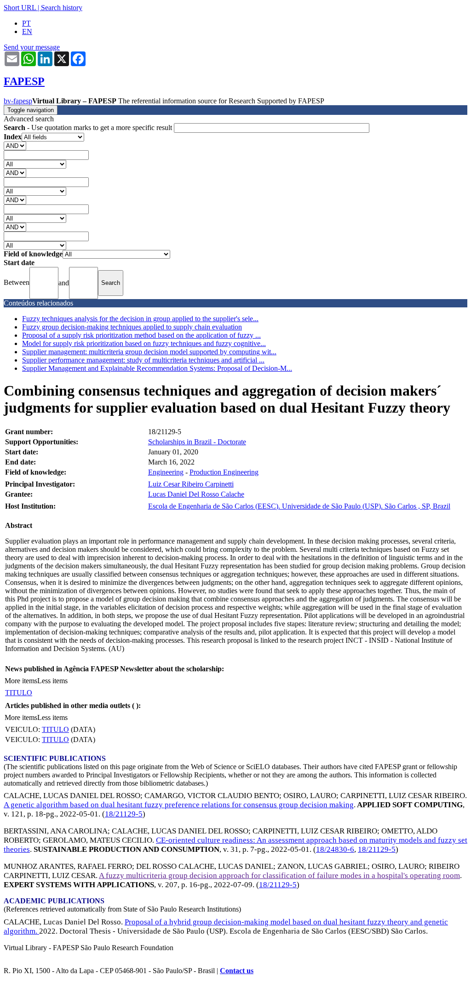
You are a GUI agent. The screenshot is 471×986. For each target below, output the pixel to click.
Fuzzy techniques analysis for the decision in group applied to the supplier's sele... (140, 319)
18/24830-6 (335, 849)
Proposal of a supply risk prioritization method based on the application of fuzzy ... (141, 335)
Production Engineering (224, 472)
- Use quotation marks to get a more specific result (89, 127)
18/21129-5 (124, 814)
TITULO (18, 693)
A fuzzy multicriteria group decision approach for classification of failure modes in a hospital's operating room (279, 875)
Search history (61, 7)
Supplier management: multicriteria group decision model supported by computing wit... (149, 352)
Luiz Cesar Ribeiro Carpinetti (191, 484)
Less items (52, 681)
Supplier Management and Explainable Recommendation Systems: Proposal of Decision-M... (157, 368)
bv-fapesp (18, 101)
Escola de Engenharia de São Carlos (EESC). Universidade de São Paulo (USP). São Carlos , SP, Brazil (299, 506)
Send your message (32, 47)
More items (21, 681)
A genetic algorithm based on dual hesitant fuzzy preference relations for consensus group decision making (179, 804)
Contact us (236, 971)
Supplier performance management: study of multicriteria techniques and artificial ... (143, 360)
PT (26, 23)
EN (27, 31)
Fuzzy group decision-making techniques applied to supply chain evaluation (132, 327)
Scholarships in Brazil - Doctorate (197, 442)
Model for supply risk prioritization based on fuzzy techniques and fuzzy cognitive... (144, 343)
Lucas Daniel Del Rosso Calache (196, 494)
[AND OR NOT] (15, 145)
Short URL (20, 7)
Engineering (166, 472)
